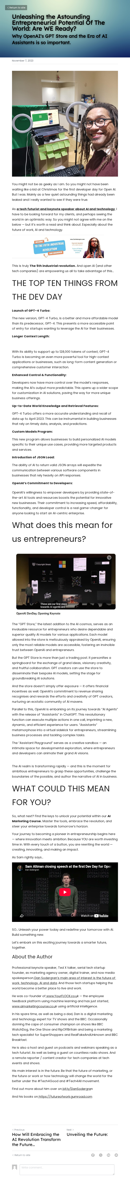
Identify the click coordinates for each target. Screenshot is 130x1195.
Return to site (17, 7)
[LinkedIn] (108, 1155)
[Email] (116, 1155)
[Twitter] (100, 1155)
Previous (19, 1129)
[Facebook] (93, 1155)
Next (69, 1129)
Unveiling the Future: (87, 1134)
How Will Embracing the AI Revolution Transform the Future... (36, 1139)
